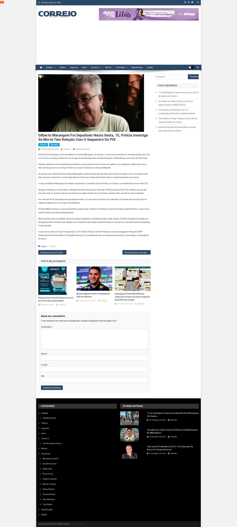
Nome (44, 354)
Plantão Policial (49, 418)
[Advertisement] (118, 44)
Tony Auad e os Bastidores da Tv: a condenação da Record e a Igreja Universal (176, 112)
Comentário (47, 327)
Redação (67, 149)
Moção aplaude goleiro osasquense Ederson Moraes (93, 295)
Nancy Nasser (48, 489)
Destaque (54, 145)
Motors (108, 67)
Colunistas (120, 67)
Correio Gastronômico (52, 443)
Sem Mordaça (49, 499)
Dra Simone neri (50, 464)
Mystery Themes (75, 524)
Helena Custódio (50, 479)
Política (62, 67)
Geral (84, 67)
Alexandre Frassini (51, 459)
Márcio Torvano (49, 484)
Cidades (49, 67)
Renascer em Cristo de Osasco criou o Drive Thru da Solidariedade (55, 299)
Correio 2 (95, 67)
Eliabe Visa (47, 469)
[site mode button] (191, 67)
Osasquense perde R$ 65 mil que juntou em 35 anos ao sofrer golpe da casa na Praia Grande (132, 297)
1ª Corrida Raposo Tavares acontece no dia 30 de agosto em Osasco (178, 94)
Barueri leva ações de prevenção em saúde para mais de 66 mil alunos (177, 129)
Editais (150, 67)
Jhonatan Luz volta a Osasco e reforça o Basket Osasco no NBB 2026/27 (175, 103)
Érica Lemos (48, 474)
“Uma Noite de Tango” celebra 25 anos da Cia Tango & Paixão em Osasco (177, 120)
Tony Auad (47, 504)
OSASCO (52, 246)
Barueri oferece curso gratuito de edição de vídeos (138, 252)
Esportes (74, 67)
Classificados (137, 67)
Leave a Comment (82, 149)
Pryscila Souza (49, 494)
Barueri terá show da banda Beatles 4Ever (54, 252)
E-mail (44, 365)
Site (42, 376)
